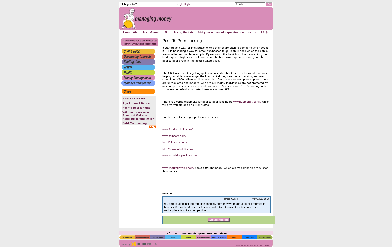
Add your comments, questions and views (226, 32)
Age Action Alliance (136, 103)
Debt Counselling (134, 123)
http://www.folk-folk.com (177, 149)
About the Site (160, 32)
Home (127, 32)
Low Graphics (241, 245)
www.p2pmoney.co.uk (247, 101)
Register (188, 4)
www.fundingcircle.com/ (177, 129)
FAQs (264, 32)
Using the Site (184, 32)
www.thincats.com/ (174, 135)
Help (267, 245)
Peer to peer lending (136, 107)
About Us (140, 32)
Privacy (260, 245)
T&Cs (252, 245)
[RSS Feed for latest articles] (152, 127)
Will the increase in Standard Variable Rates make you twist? (138, 115)
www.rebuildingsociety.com (179, 155)
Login (180, 4)
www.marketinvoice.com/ (178, 167)
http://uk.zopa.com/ (174, 142)
